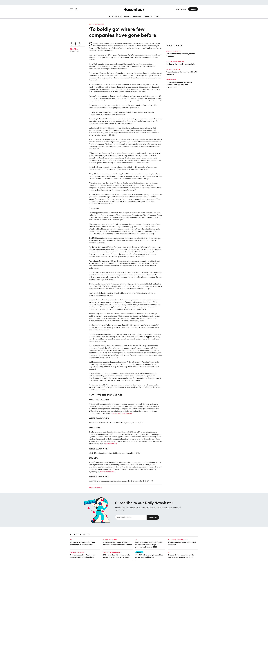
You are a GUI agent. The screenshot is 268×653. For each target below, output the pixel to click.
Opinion (139, 552)
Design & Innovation (175, 61)
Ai (71, 540)
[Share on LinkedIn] (75, 43)
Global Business (173, 51)
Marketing (137, 16)
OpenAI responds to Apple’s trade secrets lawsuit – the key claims (83, 556)
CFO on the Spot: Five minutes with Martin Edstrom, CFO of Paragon (116, 556)
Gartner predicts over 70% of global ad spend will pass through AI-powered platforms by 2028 (149, 544)
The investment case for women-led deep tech (182, 543)
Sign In (193, 9)
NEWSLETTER (181, 9)
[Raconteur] (134, 9)
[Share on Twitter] (71, 43)
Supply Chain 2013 (96, 24)
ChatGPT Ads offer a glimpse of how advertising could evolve (149, 556)
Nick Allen (74, 49)
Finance (127, 16)
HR (109, 16)
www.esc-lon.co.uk (107, 472)
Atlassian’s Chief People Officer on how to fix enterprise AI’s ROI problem (117, 543)
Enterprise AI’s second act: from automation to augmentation (82, 543)
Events (157, 16)
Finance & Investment (177, 540)
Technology (117, 16)
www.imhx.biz (111, 444)
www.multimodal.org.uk (122, 413)
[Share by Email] (79, 43)
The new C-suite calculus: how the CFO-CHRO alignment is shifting (181, 556)
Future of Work (173, 69)
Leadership (148, 16)
